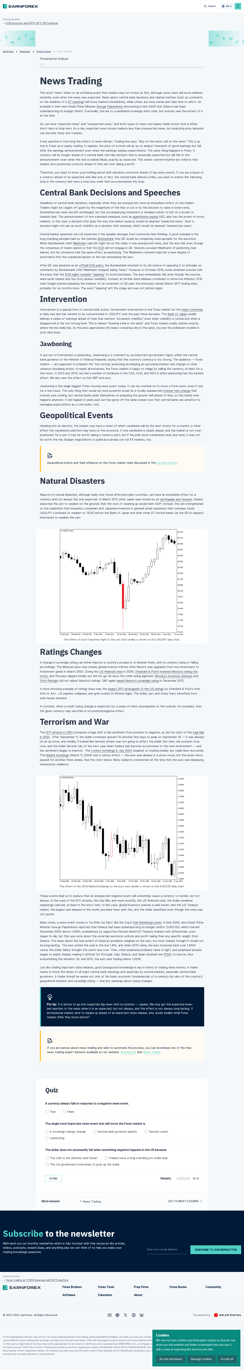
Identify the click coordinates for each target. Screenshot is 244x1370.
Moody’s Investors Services (174, 676)
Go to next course (183, 1201)
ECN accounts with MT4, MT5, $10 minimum (32, 23)
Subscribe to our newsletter (216, 1249)
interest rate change (176, 390)
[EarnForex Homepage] (20, 6)
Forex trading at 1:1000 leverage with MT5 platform (37, 1280)
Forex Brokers (72, 1287)
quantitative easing (145, 216)
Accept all (227, 1359)
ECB (101, 248)
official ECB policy (91, 265)
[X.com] (125, 1315)
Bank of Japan (177, 314)
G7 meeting (75, 102)
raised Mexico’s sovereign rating (137, 680)
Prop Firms (141, 1287)
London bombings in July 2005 (111, 750)
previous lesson (166, 463)
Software (69, 1295)
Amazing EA (128, 1052)
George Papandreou (109, 106)
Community (213, 1287)
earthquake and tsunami (176, 499)
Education (105, 1295)
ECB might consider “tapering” (85, 274)
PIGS (167, 954)
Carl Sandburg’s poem (147, 922)
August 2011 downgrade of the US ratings (136, 689)
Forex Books (178, 1287)
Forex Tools (106, 1287)
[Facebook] (134, 1315)
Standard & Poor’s (147, 671)
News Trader (151, 1052)
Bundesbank (106, 239)
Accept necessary (171, 1359)
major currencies (192, 309)
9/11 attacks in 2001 (59, 732)
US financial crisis (111, 671)
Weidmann (79, 243)
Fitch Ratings (49, 680)
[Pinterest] (117, 1315)
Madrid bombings (57, 755)
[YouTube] (109, 1315)
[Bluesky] (141, 1315)
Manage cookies (201, 1359)
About (138, 1295)
